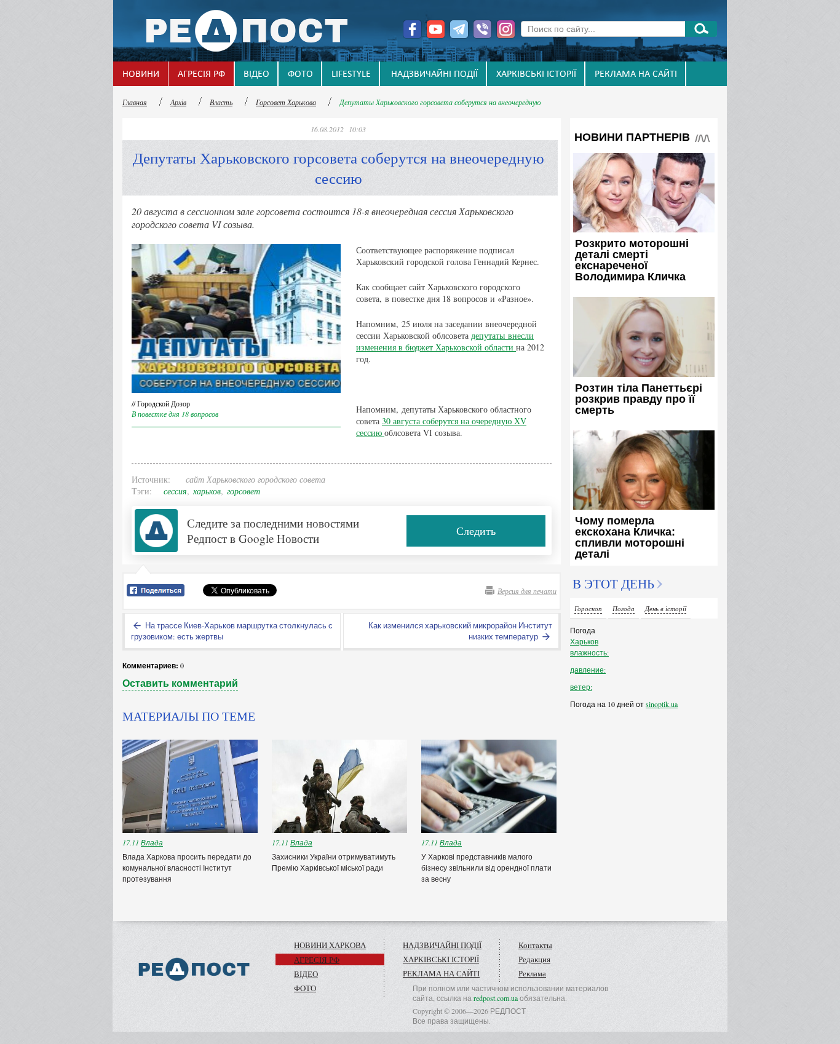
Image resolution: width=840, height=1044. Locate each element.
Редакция (534, 959)
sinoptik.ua (662, 704)
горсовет (243, 491)
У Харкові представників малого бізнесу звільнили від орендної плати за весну (486, 868)
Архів (178, 102)
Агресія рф (201, 74)
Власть (221, 102)
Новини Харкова (330, 945)
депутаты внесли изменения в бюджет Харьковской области (445, 341)
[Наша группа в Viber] (482, 29)
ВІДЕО (256, 74)
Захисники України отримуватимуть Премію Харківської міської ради (333, 862)
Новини (140, 74)
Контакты (535, 945)
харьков (207, 491)
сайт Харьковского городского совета (255, 479)
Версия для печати (527, 591)
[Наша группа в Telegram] (459, 29)
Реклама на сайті (636, 74)
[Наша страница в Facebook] (412, 29)
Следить (476, 530)
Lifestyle (351, 74)
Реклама (532, 973)
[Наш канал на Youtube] (435, 29)
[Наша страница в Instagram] (505, 29)
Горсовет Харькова (286, 102)
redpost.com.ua (495, 998)
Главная (134, 102)
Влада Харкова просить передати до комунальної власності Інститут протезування (187, 868)
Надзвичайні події (434, 74)
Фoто (300, 74)
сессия (175, 491)
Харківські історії (536, 74)
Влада (152, 842)
